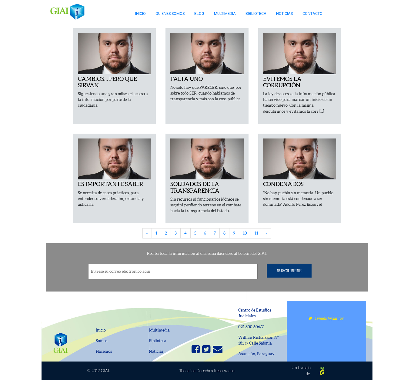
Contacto (312, 13)
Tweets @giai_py (328, 318)
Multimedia (225, 13)
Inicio (140, 13)
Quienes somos (170, 13)
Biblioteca (255, 13)
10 (245, 233)
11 (256, 233)
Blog (199, 13)
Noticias (284, 13)
